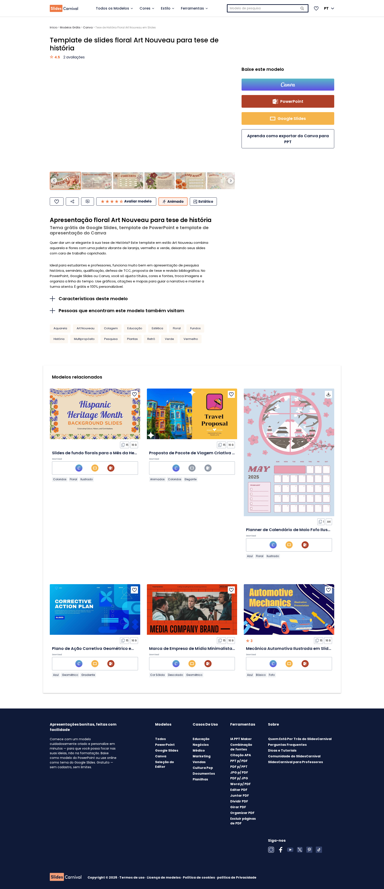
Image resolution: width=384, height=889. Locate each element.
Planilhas (200, 779)
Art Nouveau (85, 328)
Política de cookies (199, 877)
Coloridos (59, 479)
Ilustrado (86, 479)
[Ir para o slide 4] (159, 181)
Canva (88, 27)
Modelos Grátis (70, 27)
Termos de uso (132, 877)
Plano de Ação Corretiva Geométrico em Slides (100, 648)
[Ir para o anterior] (54, 181)
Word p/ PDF (240, 784)
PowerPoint (165, 744)
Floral (177, 328)
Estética (157, 328)
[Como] (57, 201)
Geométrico (70, 675)
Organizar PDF (242, 813)
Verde (169, 339)
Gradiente (88, 675)
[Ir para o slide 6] (222, 181)
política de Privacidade (236, 877)
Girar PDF (238, 807)
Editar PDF (238, 790)
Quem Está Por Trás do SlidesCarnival (300, 739)
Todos (160, 739)
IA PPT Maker (241, 739)
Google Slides (166, 750)
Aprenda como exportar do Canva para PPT (288, 139)
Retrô (151, 339)
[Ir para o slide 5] (190, 181)
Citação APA (240, 755)
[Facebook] (281, 850)
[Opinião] (87, 201)
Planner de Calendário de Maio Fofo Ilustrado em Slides (303, 529)
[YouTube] (290, 850)
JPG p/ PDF (239, 772)
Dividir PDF (239, 801)
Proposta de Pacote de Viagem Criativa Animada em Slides (210, 453)
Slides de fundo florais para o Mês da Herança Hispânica (110, 453)
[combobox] (268, 8)
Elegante (190, 479)
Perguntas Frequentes (287, 744)
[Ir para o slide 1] (65, 181)
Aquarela (60, 328)
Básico (261, 675)
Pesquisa (111, 339)
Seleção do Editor (164, 764)
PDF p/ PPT (239, 766)
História (59, 339)
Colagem (111, 328)
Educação (134, 328)
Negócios (201, 744)
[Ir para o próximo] (231, 181)
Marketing (201, 756)
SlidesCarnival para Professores (295, 762)
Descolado (175, 675)
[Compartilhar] (72, 201)
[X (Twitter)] (300, 850)
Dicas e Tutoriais (282, 750)
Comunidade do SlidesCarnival (294, 756)
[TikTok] (319, 850)
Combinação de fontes (241, 747)
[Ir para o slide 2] (96, 181)
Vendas (199, 762)
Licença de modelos (164, 877)
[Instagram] (271, 850)
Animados (157, 479)
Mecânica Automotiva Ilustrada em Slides (289, 648)
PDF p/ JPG (239, 778)
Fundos (195, 328)
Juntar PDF (239, 795)
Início (53, 27)
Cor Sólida (157, 675)
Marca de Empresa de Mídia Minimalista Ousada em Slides (210, 648)
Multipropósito (84, 339)
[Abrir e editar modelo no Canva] (288, 85)
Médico (199, 750)
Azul (250, 556)
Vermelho (191, 339)
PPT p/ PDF (239, 761)
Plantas (132, 339)
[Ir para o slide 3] (128, 181)
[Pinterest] (309, 850)
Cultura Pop (203, 768)
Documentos (204, 773)
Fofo (272, 675)
